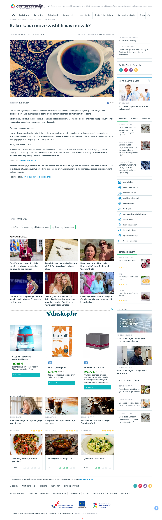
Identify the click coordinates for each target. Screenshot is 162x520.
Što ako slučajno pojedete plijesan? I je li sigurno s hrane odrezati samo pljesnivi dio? (128, 150)
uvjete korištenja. (86, 479)
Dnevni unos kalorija (130, 187)
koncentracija (69, 227)
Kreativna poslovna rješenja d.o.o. (86, 513)
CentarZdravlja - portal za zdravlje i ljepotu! (26, 20)
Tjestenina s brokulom (93, 458)
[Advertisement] (62, 199)
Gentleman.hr (45, 493)
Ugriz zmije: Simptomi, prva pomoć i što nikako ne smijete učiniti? (129, 419)
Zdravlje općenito (126, 125)
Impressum (55, 486)
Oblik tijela (127, 209)
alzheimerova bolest (42, 227)
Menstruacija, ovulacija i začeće (134, 214)
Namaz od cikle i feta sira (128, 260)
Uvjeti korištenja (28, 486)
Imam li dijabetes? (130, 225)
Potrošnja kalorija (129, 193)
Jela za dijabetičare (126, 258)
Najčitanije (146, 119)
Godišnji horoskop (130, 241)
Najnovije (134, 119)
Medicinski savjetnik (124, 335)
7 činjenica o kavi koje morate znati (36, 177)
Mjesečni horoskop (130, 235)
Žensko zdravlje (16, 417)
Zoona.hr (86, 493)
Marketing (43, 486)
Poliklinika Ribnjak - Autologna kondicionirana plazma (131, 340)
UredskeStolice (74, 493)
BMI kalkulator (128, 182)
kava (57, 227)
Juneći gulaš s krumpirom (60, 458)
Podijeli (36, 34)
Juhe (120, 274)
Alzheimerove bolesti (27, 160)
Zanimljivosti (24, 15)
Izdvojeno (122, 119)
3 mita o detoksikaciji (127, 40)
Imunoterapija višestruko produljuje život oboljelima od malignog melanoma (133, 52)
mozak (26, 227)
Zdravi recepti (125, 493)
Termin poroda (128, 219)
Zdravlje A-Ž (53, 15)
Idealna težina (128, 203)
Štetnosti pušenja (129, 230)
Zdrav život (38, 15)
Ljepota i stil (68, 15)
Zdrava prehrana (87, 417)
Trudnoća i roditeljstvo (104, 15)
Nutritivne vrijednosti (131, 198)
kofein (15, 227)
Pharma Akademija (59, 493)
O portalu (14, 486)
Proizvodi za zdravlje (126, 15)
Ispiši (43, 34)
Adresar (143, 15)
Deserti (121, 290)
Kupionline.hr (112, 493)
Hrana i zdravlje (84, 15)
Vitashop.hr (32, 493)
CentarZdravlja (27, 6)
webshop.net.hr (98, 493)
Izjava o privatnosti (71, 486)
